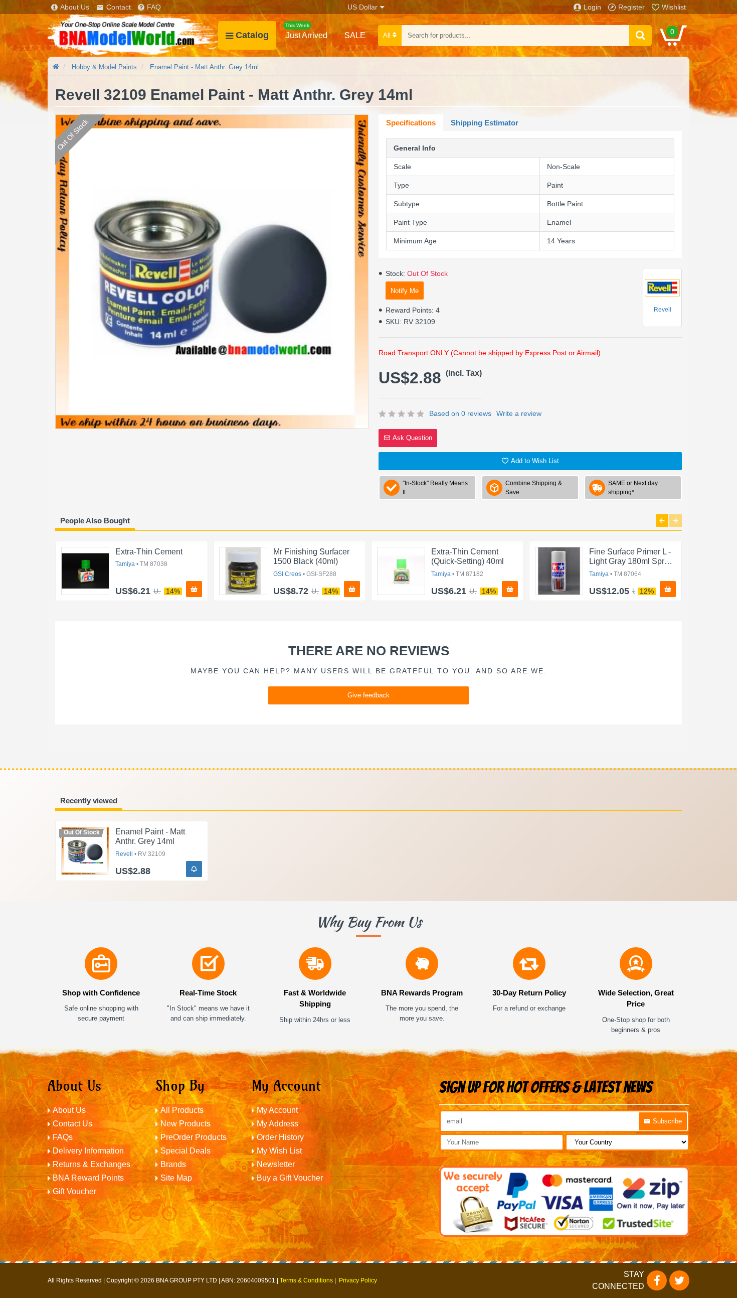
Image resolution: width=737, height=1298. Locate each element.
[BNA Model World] (133, 35)
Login (592, 7)
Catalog (252, 35)
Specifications (411, 122)
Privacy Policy (358, 1280)
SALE (354, 35)
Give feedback (368, 695)
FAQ (154, 7)
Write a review (518, 413)
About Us (74, 7)
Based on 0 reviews (460, 413)
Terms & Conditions (306, 1280)
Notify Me (405, 291)
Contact (118, 7)
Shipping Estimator (484, 122)
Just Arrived (306, 31)
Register (631, 7)
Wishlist (674, 7)
